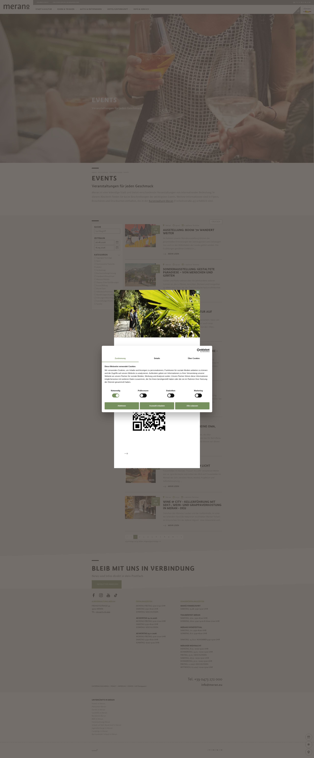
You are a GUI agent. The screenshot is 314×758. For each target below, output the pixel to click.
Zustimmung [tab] (120, 358)
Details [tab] (157, 358)
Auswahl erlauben (157, 406)
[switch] (143, 396)
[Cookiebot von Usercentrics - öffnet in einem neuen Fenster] (198, 350)
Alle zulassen (192, 406)
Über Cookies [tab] (194, 358)
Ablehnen (122, 406)
